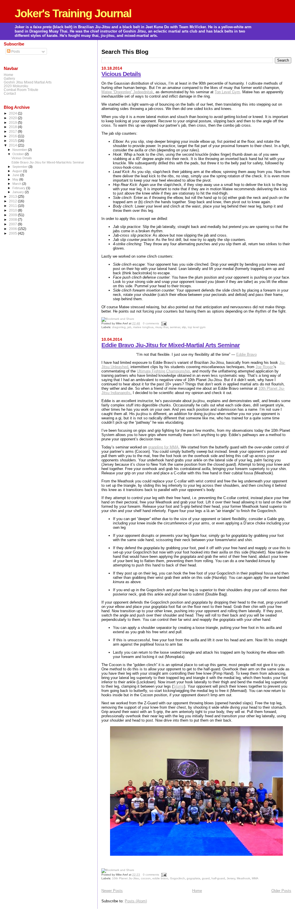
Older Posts (281, 891)
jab (129, 327)
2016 (13, 136)
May (15, 179)
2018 (13, 127)
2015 (13, 140)
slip (184, 327)
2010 (13, 210)
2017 (13, 131)
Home (197, 891)
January (18, 192)
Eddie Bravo (246, 354)
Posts (15, 52)
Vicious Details (121, 74)
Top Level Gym (227, 92)
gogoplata (193, 878)
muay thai (161, 327)
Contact (10, 93)
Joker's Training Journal (73, 13)
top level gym (196, 327)
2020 (13, 118)
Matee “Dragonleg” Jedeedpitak (127, 92)
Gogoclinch (177, 878)
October (18, 154)
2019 (13, 122)
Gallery (9, 78)
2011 (13, 206)
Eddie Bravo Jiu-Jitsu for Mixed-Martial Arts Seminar (170, 345)
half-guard (218, 878)
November (20, 149)
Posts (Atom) (136, 901)
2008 (13, 219)
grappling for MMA (163, 447)
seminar (175, 327)
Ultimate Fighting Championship (163, 371)
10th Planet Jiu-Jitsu (125, 878)
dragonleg (119, 327)
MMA (255, 878)
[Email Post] (163, 323)
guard (206, 878)
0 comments (151, 323)
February (19, 188)
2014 (13, 145)
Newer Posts (112, 891)
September (20, 166)
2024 (13, 113)
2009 (13, 215)
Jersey (231, 878)
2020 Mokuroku (16, 86)
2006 (13, 229)
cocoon (146, 878)
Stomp (178, 686)
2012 (13, 201)
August (17, 171)
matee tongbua (143, 327)
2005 (13, 233)
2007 (13, 224)
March (17, 183)
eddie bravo (160, 878)
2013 (13, 196)
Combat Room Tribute (21, 90)
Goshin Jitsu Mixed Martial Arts (28, 82)
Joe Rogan (264, 367)
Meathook (243, 878)
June (16, 175)
